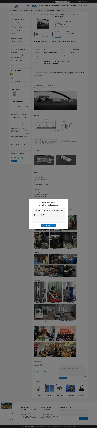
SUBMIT (48, 225)
